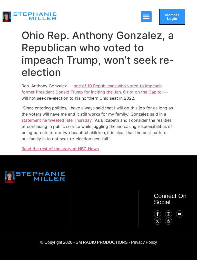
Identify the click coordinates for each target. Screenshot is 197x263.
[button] (146, 16)
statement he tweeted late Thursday (57, 120)
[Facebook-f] (157, 214)
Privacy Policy (144, 242)
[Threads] (168, 221)
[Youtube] (179, 214)
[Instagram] (168, 214)
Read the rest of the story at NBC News (60, 148)
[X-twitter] (157, 221)
